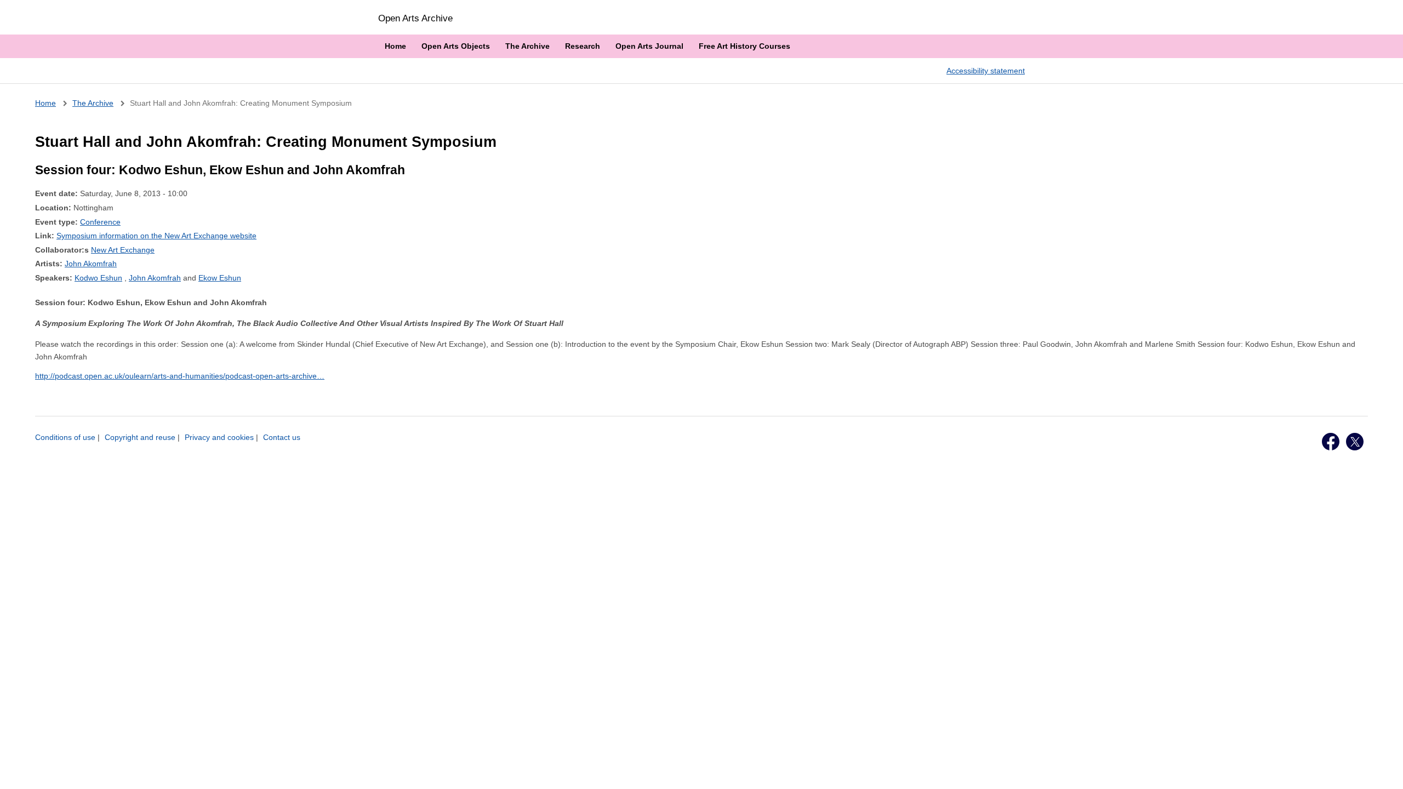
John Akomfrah (91, 263)
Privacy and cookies (219, 437)
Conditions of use (65, 437)
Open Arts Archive (415, 18)
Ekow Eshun (219, 277)
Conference (100, 222)
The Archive (527, 46)
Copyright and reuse (140, 437)
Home (395, 46)
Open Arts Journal (649, 46)
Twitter (1355, 441)
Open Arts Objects (455, 46)
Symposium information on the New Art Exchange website (156, 235)
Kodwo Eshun (98, 277)
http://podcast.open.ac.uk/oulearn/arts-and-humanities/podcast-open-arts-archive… (179, 375)
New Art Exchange (123, 249)
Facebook (1330, 441)
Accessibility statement (985, 70)
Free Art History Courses (744, 46)
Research (582, 46)
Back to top (1384, 769)
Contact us (281, 437)
